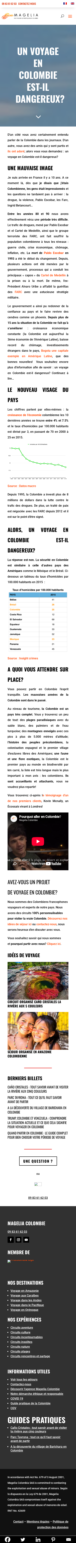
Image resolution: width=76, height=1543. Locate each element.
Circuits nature (20, 1346)
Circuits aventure (22, 1327)
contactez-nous (46, 924)
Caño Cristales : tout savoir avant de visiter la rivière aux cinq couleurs (38, 1089)
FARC (18, 292)
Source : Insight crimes (23, 658)
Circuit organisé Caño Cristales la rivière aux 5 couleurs (34, 1003)
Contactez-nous (21, 1384)
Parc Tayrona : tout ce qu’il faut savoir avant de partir (35, 1099)
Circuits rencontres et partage (30, 1356)
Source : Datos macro (22, 486)
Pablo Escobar (54, 253)
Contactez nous (27, 4)
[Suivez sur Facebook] (11, 1240)
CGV (13, 1408)
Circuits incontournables (27, 1337)
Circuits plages (20, 1351)
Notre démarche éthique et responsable (37, 1394)
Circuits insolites (21, 1342)
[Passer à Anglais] (72, 4)
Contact (18, 1521)
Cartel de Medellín (53, 275)
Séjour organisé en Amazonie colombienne (29, 1053)
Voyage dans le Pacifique (27, 1305)
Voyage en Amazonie (25, 1291)
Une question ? (38, 1161)
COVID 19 (17, 1398)
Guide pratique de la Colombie (31, 1403)
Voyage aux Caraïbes (25, 1295)
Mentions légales (38, 1521)
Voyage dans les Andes (26, 1300)
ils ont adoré (16, 151)
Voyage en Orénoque (24, 1310)
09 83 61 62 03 (9, 4)
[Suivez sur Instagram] (18, 1240)
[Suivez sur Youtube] (26, 1240)
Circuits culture (20, 1332)
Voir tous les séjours (24, 1379)
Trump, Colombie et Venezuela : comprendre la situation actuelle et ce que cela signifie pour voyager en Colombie (37, 1122)
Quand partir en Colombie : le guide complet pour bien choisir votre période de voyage (38, 1135)
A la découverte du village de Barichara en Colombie (37, 1109)
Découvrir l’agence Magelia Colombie (35, 1389)
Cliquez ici (54, 944)
